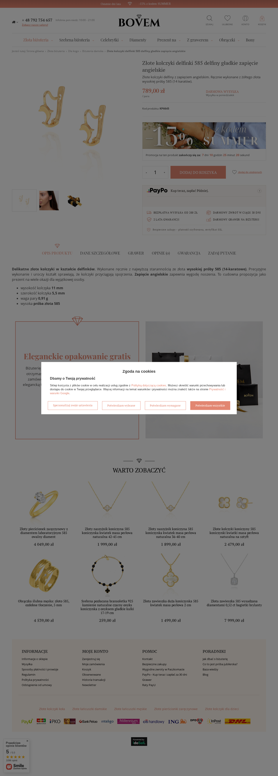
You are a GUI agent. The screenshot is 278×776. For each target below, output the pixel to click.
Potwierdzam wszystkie (210, 405)
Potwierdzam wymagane (165, 405)
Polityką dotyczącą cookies (148, 385)
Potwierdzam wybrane (121, 405)
